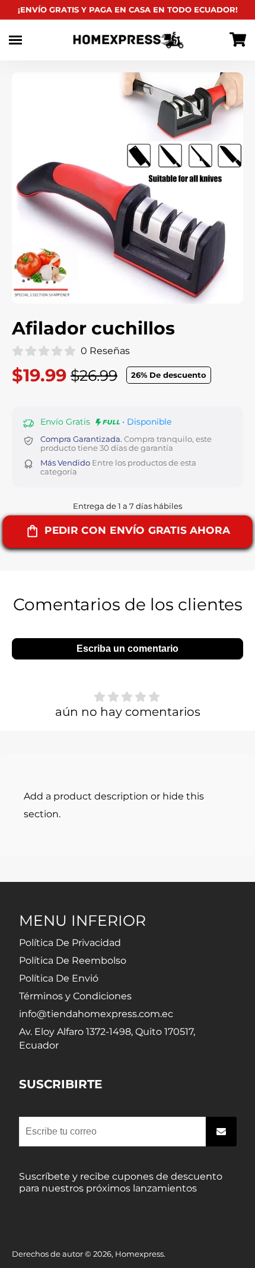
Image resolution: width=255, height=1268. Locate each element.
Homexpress (139, 1254)
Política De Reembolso (72, 960)
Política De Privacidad (70, 942)
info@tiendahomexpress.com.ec (96, 1014)
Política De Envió (58, 978)
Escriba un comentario (127, 648)
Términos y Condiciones (75, 996)
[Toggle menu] (15, 40)
